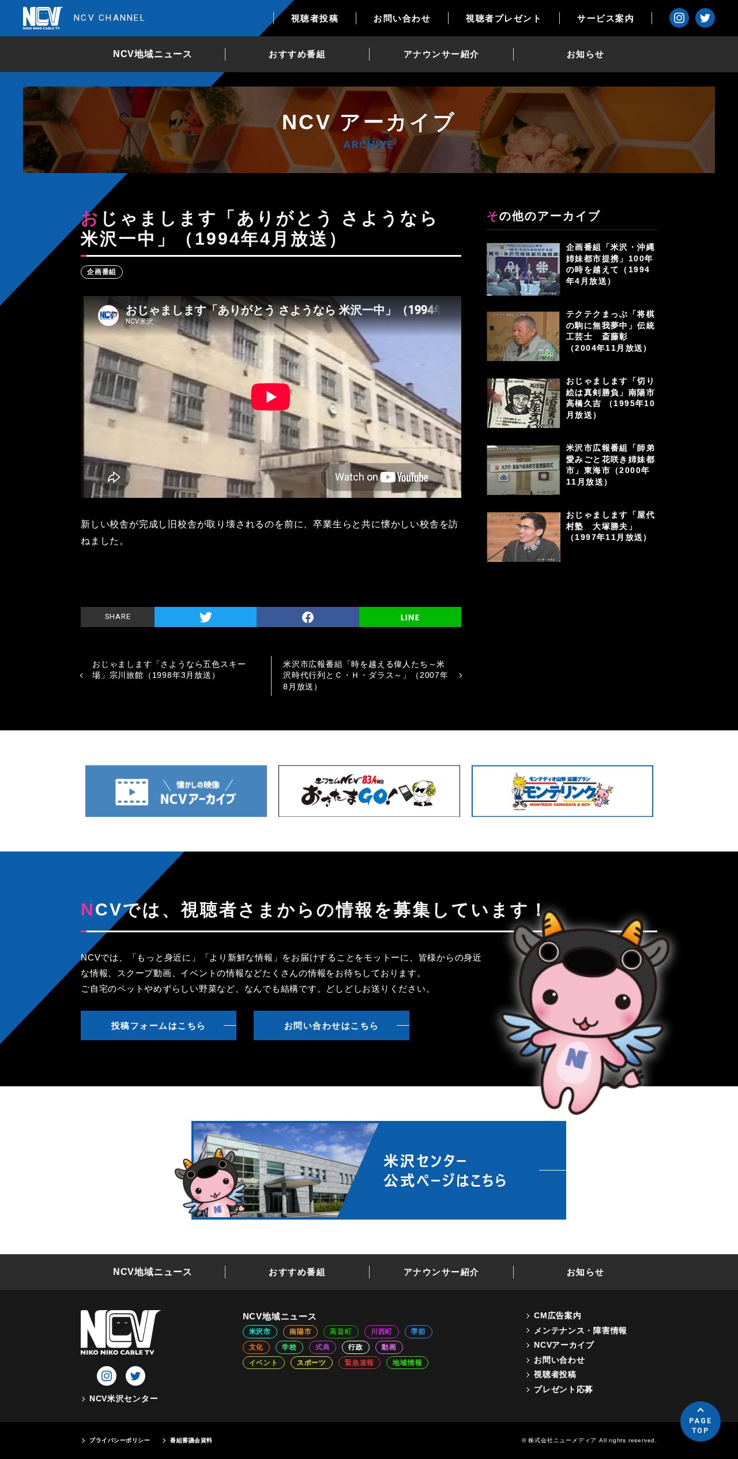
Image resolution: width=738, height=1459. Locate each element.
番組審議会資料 (191, 1440)
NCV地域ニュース (153, 54)
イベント (263, 1363)
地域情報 (407, 1363)
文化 (256, 1347)
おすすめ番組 (297, 54)
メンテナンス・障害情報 (580, 1330)
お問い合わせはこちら (331, 1025)
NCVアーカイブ (564, 1344)
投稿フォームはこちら (158, 1025)
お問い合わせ (402, 18)
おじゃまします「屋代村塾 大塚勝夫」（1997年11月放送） (610, 526)
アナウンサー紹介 (442, 54)
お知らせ (586, 54)
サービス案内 (605, 18)
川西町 (382, 1331)
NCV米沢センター (123, 1398)
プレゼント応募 (563, 1389)
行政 (355, 1347)
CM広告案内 (557, 1315)
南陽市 (300, 1331)
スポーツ (311, 1363)
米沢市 (260, 1331)
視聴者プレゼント (504, 18)
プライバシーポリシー (119, 1440)
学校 (289, 1347)
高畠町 (341, 1331)
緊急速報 (359, 1363)
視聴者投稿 (315, 18)
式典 (322, 1347)
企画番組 (101, 272)
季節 (418, 1331)
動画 (389, 1347)
